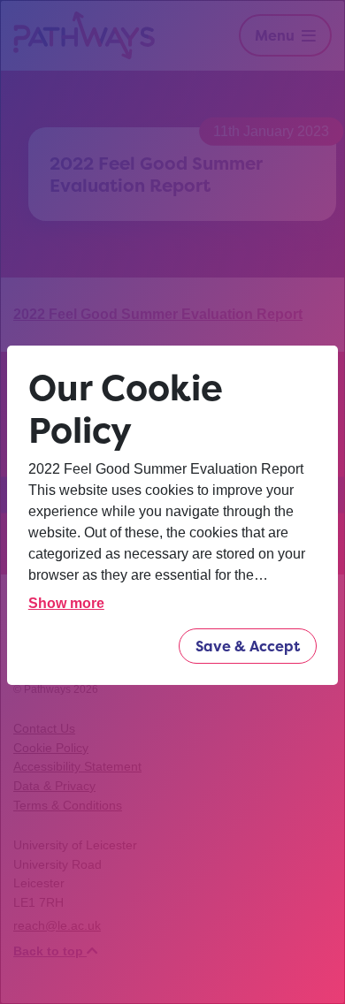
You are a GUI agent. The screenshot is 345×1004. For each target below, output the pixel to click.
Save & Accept (248, 646)
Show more (66, 603)
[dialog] (172, 502)
